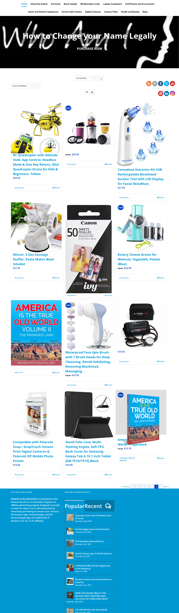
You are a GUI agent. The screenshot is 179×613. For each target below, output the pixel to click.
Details (57, 188)
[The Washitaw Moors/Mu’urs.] (70, 543)
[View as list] (92, 92)
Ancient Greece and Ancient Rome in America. (93, 581)
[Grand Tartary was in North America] (70, 555)
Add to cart (19, 372)
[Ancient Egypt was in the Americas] (70, 531)
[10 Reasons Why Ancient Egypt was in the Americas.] (70, 567)
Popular (74, 506)
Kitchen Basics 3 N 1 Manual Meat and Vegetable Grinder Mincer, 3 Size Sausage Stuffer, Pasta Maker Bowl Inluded (35, 254)
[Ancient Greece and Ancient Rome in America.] (70, 581)
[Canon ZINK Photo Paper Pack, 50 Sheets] (88, 237)
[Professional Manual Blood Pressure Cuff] (141, 319)
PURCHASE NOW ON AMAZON (127, 459)
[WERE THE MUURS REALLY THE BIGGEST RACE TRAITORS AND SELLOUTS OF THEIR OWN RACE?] (70, 595)
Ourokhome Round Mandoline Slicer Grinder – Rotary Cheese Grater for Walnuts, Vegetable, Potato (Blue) (139, 254)
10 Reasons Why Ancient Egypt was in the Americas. (92, 567)
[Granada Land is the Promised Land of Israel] (70, 517)
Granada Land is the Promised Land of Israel (93, 517)
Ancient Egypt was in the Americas (92, 529)
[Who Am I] (89, 42)
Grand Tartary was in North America (93, 553)
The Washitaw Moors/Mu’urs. (89, 541)
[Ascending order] (101, 78)
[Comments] (108, 505)
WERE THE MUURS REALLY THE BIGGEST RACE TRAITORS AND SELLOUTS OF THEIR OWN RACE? (91, 596)
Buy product (19, 188)
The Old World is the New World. (91, 609)
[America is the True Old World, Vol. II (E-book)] (36, 324)
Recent (93, 506)
